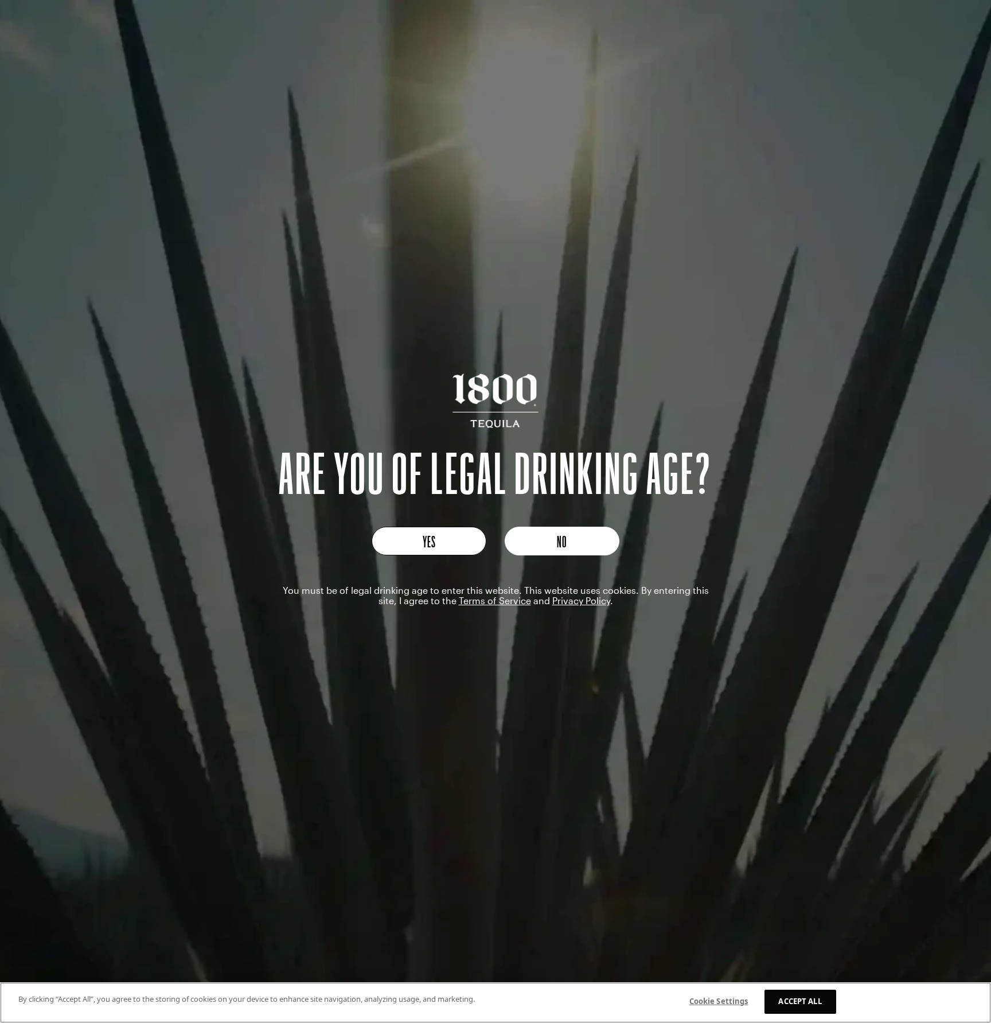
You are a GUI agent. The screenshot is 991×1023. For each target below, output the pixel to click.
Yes (429, 541)
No (562, 541)
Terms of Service (495, 600)
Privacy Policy (581, 600)
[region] (495, 1002)
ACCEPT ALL (799, 1001)
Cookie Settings (718, 1001)
